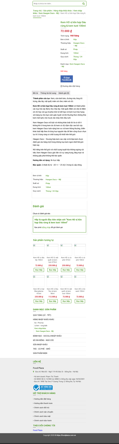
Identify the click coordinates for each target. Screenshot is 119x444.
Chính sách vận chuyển (43, 412)
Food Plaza (37, 430)
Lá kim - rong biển (41, 326)
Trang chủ (37, 11)
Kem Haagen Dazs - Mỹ (49, 13)
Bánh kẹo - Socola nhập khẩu (47, 336)
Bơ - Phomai (39, 323)
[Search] (83, 3)
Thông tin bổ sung (48, 93)
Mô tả (35, 93)
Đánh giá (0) (64, 93)
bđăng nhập (45, 227)
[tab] (35, 93)
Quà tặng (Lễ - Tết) (42, 315)
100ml (75, 53)
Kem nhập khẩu (40, 328)
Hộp (75, 39)
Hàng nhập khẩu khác (63, 11)
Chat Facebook (66, 79)
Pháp (75, 49)
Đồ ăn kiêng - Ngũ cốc (43, 340)
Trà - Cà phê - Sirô (41, 349)
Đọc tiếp (38, 270)
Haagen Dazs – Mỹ (53, 179)
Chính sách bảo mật (42, 416)
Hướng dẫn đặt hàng (71, 86)
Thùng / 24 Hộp (52, 191)
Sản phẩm (47, 11)
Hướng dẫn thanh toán (43, 403)
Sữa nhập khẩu (40, 344)
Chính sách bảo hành (43, 421)
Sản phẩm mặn (40, 353)
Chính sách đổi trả (41, 408)
